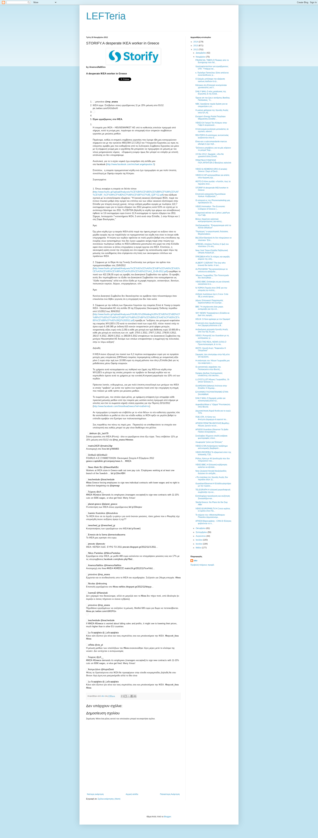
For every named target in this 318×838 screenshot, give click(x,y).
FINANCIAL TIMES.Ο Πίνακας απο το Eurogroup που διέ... (212, 61)
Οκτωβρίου (201, 528)
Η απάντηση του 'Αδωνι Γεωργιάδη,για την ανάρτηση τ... (212, 361)
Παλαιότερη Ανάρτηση (170, 794)
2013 (196, 45)
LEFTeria (106, 16)
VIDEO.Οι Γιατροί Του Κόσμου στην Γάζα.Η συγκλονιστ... (211, 124)
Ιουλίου (199, 540)
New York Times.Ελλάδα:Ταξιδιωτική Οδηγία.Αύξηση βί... (211, 251)
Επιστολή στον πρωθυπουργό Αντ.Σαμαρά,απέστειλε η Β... (208, 324)
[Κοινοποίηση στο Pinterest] (135, 696)
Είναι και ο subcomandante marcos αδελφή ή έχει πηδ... (211, 142)
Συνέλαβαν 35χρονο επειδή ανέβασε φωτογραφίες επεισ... (211, 437)
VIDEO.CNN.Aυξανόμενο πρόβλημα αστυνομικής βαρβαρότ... (211, 447)
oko (195, 560)
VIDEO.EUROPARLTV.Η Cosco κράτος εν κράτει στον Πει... (212, 509)
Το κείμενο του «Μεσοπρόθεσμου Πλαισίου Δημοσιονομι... (210, 516)
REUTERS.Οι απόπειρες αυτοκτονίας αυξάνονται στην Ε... (212, 136)
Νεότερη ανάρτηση (95, 794)
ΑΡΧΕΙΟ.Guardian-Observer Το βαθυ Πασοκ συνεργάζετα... (211, 430)
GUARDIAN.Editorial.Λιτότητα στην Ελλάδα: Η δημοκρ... (211, 387)
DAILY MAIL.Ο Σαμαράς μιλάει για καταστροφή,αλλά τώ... (210, 399)
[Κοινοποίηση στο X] (128, 696)
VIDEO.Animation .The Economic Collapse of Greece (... (210, 207)
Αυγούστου (201, 536)
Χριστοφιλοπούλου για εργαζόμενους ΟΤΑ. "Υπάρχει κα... (211, 67)
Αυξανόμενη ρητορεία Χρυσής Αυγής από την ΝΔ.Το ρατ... (211, 330)
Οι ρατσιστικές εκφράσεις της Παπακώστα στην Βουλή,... (208, 368)
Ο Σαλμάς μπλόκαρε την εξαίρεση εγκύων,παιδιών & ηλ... (210, 80)
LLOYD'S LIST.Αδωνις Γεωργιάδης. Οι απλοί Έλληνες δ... (212, 380)
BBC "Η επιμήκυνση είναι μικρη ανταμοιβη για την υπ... (209, 308)
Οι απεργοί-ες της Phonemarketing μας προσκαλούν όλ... (212, 201)
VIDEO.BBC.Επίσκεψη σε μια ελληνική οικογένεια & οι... (212, 283)
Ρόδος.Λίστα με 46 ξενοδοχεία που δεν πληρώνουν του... (212, 459)
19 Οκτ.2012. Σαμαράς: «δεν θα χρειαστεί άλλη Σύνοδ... (209, 155)
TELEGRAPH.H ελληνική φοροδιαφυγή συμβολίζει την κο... (212, 491)
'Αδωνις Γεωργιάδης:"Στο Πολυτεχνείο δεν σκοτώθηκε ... (212, 276)
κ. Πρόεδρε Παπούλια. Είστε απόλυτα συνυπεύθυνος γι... (212, 74)
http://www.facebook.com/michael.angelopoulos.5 (130, 164)
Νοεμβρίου (201, 57)
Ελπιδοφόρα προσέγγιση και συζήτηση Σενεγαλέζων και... (212, 497)
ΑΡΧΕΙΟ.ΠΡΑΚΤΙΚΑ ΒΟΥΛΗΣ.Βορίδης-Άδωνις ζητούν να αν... (212, 424)
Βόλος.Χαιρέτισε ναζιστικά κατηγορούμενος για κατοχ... (209, 220)
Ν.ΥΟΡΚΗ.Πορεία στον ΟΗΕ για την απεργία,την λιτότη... (211, 289)
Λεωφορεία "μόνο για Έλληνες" (209, 442)
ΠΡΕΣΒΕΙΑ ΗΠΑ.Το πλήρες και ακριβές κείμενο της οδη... (212, 258)
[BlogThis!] (125, 696)
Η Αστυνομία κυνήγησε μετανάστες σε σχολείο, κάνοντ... (212, 130)
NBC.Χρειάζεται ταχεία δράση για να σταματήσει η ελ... (211, 105)
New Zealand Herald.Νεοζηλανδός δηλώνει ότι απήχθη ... (211, 472)
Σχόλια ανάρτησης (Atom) (109, 799)
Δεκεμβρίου (201, 53)
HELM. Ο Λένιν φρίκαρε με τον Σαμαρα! (212, 319)
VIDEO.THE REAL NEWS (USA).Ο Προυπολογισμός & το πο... (210, 343)
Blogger (167, 816)
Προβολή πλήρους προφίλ (202, 565)
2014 (196, 42)
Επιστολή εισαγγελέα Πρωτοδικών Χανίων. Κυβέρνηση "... (210, 195)
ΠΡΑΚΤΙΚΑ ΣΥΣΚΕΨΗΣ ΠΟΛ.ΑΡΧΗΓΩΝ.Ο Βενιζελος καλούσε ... (213, 162)
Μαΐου (199, 548)
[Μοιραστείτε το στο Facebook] (131, 696)
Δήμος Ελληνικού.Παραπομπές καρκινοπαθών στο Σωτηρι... (209, 301)
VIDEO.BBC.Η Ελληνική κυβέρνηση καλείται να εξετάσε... (211, 465)
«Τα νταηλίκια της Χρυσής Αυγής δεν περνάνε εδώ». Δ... (211, 478)
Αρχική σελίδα (132, 794)
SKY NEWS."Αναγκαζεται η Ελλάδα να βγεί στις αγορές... (212, 314)
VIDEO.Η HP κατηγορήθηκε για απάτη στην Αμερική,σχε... (212, 176)
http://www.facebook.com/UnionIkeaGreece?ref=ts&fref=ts (121, 406)
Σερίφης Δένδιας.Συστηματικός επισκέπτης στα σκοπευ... (209, 374)
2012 (196, 49)
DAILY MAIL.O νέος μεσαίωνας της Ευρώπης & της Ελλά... (210, 92)
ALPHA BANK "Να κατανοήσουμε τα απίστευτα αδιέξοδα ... (211, 270)
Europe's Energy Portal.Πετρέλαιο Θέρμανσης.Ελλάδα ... (210, 117)
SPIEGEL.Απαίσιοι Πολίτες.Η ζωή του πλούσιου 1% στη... (212, 245)
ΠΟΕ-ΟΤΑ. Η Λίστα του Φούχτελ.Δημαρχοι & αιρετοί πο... (211, 418)
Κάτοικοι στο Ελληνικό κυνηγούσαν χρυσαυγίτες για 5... (211, 86)
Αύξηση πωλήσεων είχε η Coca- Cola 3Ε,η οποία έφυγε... (211, 295)
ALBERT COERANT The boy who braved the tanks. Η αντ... (210, 264)
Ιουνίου (199, 544)
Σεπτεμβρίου (202, 532)
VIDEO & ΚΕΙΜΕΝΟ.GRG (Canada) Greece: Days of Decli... (211, 170)
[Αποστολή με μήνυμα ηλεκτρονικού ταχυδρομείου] (122, 696)
